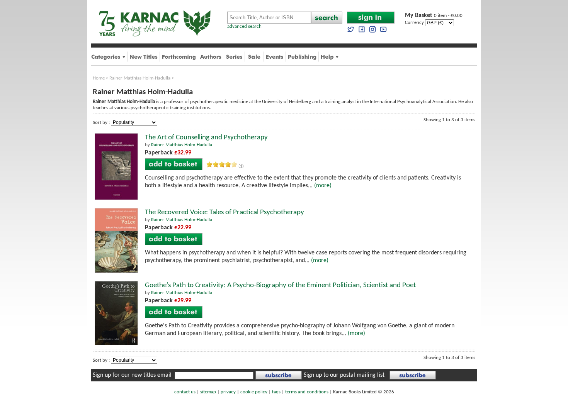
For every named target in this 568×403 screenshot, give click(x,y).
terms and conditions (306, 392)
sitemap (208, 392)
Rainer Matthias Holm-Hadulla (139, 78)
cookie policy (253, 392)
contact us (185, 392)
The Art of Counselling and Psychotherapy (206, 137)
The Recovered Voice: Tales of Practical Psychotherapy (224, 212)
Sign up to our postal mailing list (344, 375)
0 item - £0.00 (434, 15)
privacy (228, 392)
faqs (276, 392)
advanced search (244, 26)
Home (99, 78)
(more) (323, 186)
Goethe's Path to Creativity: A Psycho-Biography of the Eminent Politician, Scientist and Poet (280, 285)
